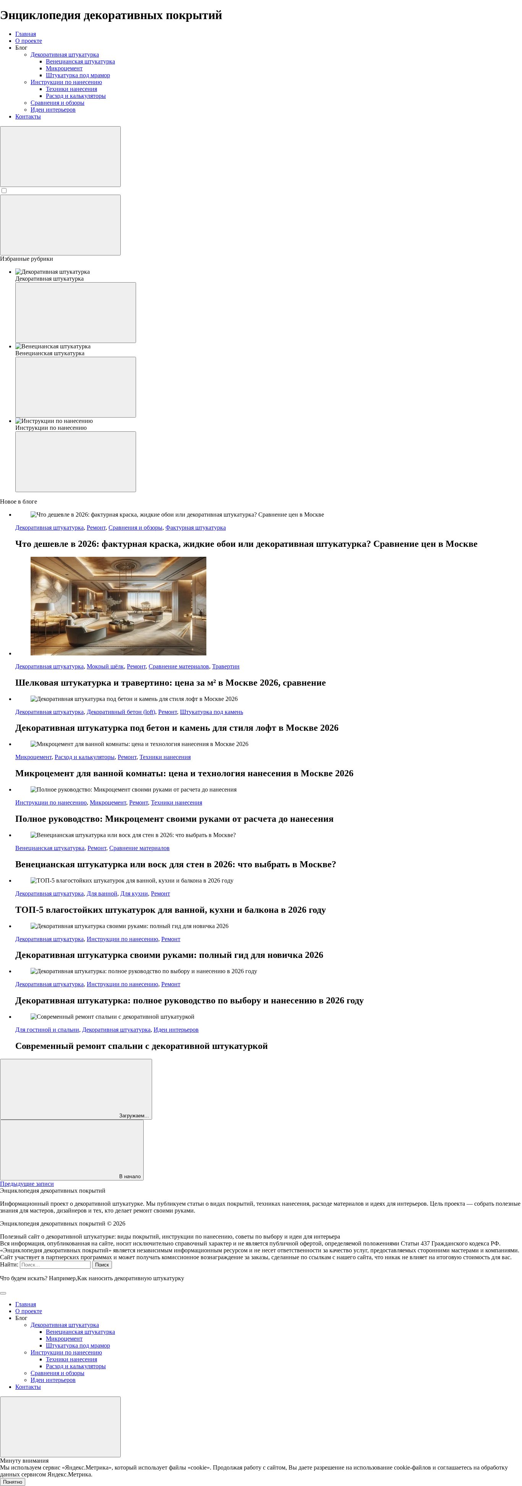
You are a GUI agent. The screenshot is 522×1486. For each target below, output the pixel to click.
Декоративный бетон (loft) (121, 712)
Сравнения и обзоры (135, 527)
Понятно (12, 1482)
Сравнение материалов (179, 666)
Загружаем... (133, 1116)
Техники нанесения (165, 757)
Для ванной (102, 893)
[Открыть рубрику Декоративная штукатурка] (75, 312)
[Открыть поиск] (60, 156)
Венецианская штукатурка (49, 848)
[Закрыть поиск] (3, 1293)
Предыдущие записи (27, 1183)
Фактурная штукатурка (195, 527)
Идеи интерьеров (176, 1029)
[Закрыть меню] (60, 1427)
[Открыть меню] (60, 225)
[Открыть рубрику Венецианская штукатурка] (75, 387)
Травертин (226, 666)
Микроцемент (33, 757)
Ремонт (96, 527)
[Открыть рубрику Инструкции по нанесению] (75, 461)
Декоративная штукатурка (49, 527)
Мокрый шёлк (105, 666)
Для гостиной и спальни (47, 1029)
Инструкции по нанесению (51, 802)
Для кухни (134, 893)
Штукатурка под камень (211, 712)
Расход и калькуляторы (85, 757)
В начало (129, 1176)
